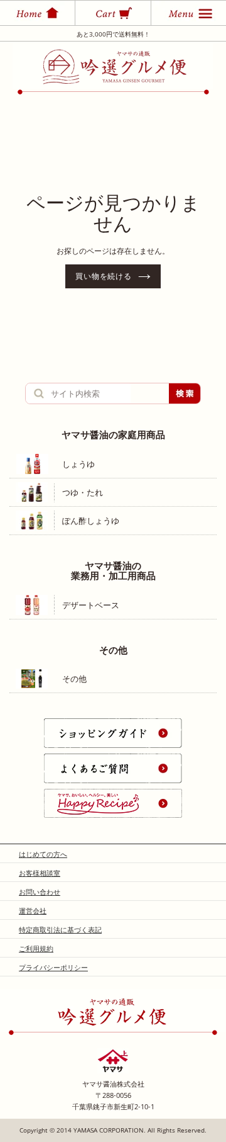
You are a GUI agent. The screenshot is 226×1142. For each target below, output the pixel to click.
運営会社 (32, 910)
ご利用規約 (36, 948)
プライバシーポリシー (53, 967)
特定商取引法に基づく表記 (60, 929)
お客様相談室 (39, 873)
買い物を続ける (103, 276)
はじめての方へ (43, 854)
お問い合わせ (39, 891)
